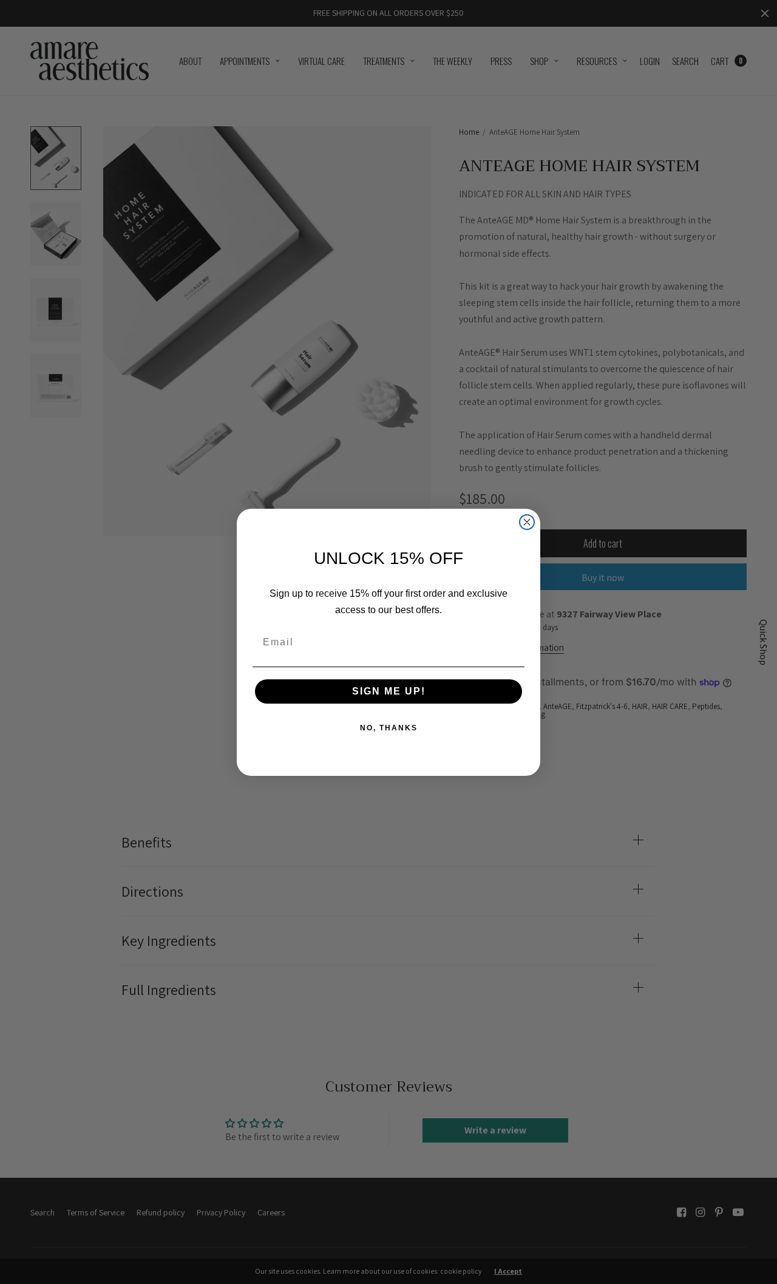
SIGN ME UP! (389, 691)
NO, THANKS (389, 728)
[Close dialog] (527, 522)
